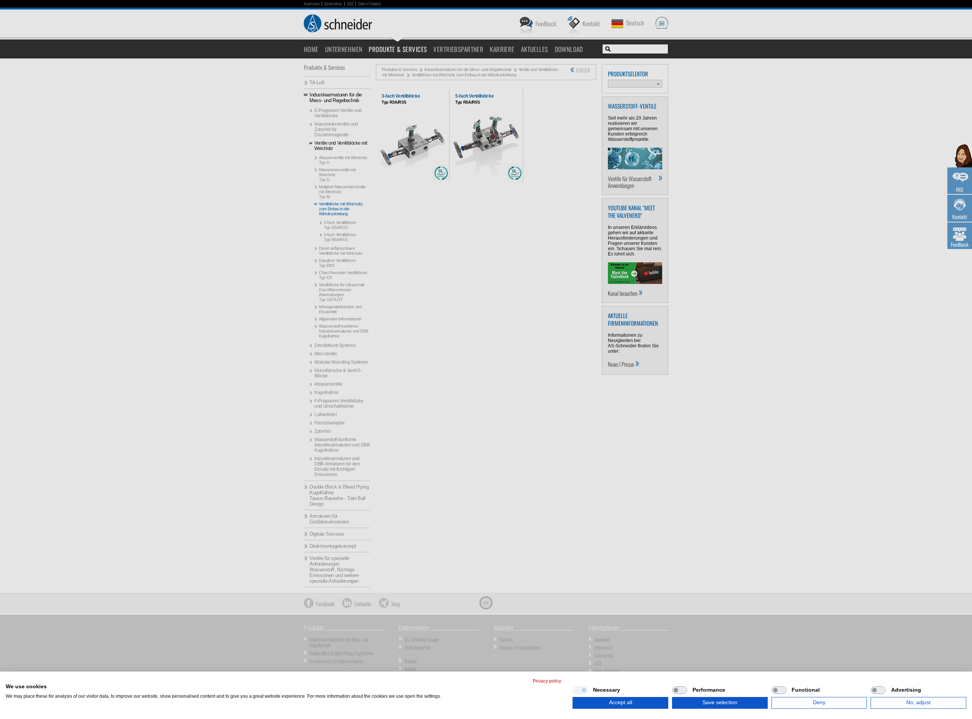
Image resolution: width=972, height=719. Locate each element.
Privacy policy (547, 681)
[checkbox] (580, 690)
